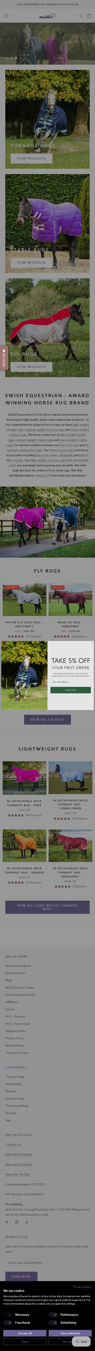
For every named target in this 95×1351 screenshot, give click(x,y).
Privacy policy (82, 1287)
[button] (4, 358)
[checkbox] (7, 1315)
